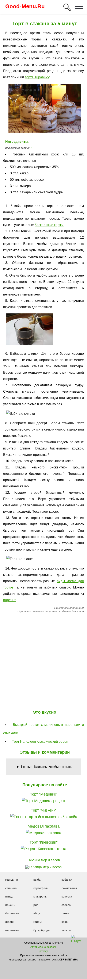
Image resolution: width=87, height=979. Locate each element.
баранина (12, 913)
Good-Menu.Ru (25, 6)
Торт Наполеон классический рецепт (41, 741)
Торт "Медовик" (43, 794)
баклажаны (69, 888)
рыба (37, 879)
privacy (43, 951)
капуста (66, 896)
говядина (11, 879)
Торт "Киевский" (43, 842)
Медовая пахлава (44, 826)
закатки (66, 930)
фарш (9, 921)
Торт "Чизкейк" (43, 810)
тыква (65, 913)
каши (64, 921)
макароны (40, 896)
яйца (36, 913)
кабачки (66, 879)
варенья (9, 600)
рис (35, 905)
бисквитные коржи (49, 225)
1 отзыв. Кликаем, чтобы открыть (46, 767)
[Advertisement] (43, 660)
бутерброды (41, 930)
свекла (66, 905)
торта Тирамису (37, 77)
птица (9, 896)
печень (10, 905)
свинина (11, 888)
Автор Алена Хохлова (43, 947)
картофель (40, 888)
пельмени (12, 930)
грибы (37, 921)
